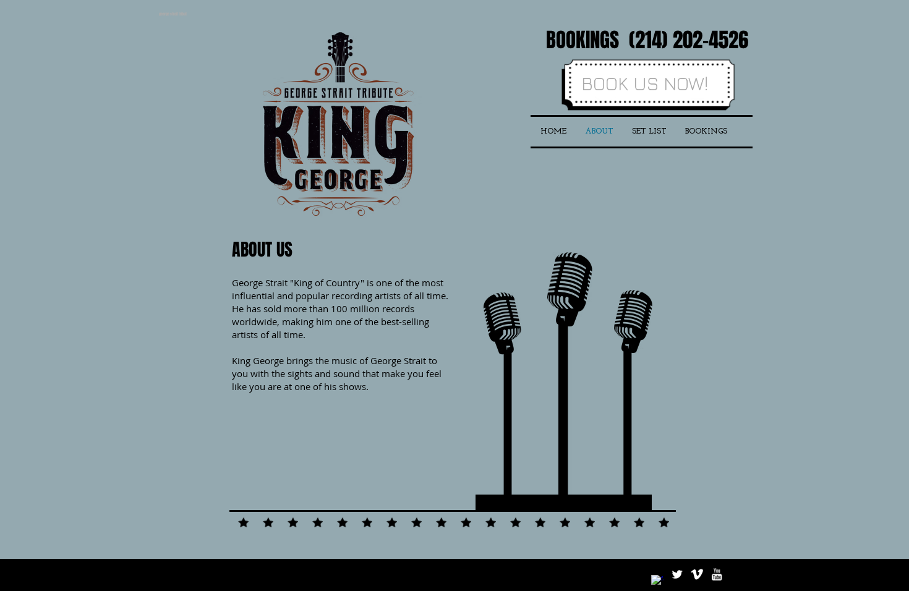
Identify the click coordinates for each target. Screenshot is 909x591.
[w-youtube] (717, 574)
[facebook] (657, 581)
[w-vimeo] (697, 574)
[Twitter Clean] (677, 574)
